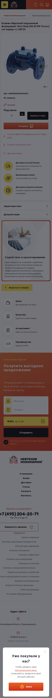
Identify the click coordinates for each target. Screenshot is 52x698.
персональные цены (26, 670)
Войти (29, 686)
